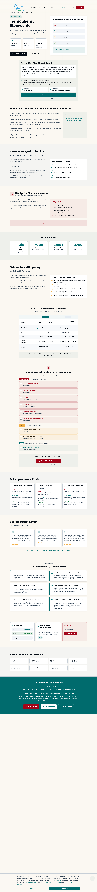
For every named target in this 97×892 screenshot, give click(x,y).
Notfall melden (32, 707)
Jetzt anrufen (67, 707)
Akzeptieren (65, 888)
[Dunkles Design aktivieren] (73, 7)
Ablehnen (32, 888)
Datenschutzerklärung (30, 882)
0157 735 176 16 (20, 54)
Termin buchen (35, 54)
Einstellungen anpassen (55, 880)
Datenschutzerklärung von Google (52, 882)
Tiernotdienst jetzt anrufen (50, 461)
